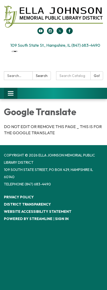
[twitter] (60, 32)
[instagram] (50, 32)
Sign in (62, 218)
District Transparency (27, 204)
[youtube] (40, 32)
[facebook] (69, 32)
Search (42, 75)
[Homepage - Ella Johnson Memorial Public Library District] (53, 16)
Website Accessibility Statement (37, 211)
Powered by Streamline (28, 218)
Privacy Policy (19, 197)
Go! (97, 75)
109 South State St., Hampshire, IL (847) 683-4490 (55, 45)
